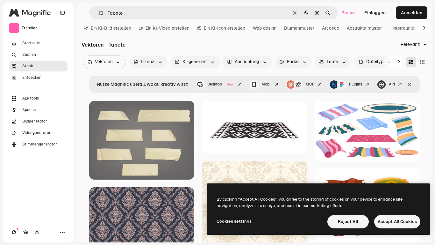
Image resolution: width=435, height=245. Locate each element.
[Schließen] (409, 84)
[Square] (422, 62)
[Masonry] (411, 62)
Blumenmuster (299, 28)
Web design (264, 28)
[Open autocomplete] (98, 13)
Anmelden (411, 13)
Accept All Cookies (397, 221)
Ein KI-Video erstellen (167, 28)
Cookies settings (234, 221)
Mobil (266, 84)
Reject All (348, 221)
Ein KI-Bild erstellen (111, 28)
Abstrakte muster (364, 28)
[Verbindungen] (14, 232)
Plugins (355, 84)
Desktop (220, 84)
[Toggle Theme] (37, 232)
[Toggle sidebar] (62, 13)
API (392, 84)
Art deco (330, 28)
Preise (348, 13)
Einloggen (375, 13)
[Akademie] (25, 232)
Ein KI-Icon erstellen (224, 28)
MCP (310, 84)
